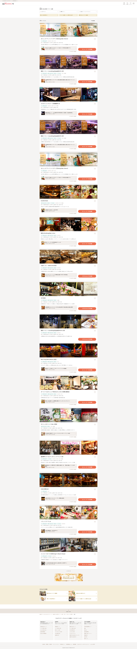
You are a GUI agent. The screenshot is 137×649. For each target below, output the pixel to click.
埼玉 (64, 614)
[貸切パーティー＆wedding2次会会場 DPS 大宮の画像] (68, 62)
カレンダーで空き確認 (88, 49)
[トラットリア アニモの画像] (68, 512)
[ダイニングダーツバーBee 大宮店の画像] (68, 415)
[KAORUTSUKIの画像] (68, 192)
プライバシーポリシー (56, 644)
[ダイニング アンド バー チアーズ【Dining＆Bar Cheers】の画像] (68, 30)
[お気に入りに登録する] (95, 39)
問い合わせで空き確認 (88, 276)
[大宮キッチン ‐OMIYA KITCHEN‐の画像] (68, 257)
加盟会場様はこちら (69, 644)
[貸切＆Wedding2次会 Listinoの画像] (68, 224)
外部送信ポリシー (62, 644)
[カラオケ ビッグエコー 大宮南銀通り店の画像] (68, 95)
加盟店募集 (74, 644)
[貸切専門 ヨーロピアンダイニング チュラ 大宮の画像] (68, 448)
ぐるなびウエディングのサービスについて (83, 644)
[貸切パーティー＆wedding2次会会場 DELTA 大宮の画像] (68, 321)
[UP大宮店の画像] (68, 289)
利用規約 (47, 644)
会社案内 (43, 644)
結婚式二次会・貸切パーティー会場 (58, 614)
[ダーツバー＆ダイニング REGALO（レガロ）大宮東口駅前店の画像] (68, 383)
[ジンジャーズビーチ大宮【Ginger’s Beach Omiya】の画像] (68, 545)
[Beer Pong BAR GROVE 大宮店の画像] (68, 350)
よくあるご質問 (92, 644)
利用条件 (50, 644)
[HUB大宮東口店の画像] (68, 480)
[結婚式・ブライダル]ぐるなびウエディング (46, 614)
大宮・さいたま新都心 (70, 614)
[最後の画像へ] (95, 29)
